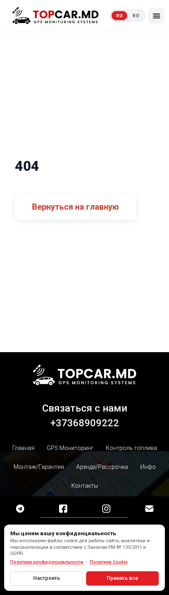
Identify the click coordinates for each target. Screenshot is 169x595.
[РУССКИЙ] (119, 15)
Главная (23, 448)
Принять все (122, 578)
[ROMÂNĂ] (136, 15)
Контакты (84, 485)
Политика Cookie (109, 562)
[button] (156, 15)
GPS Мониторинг (70, 448)
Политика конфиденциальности (46, 562)
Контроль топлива (131, 448)
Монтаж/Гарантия (39, 467)
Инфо (148, 467)
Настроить (46, 578)
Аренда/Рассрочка (102, 467)
